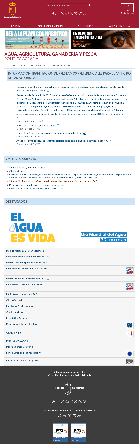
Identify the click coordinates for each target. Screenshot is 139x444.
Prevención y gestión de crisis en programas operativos (36, 185)
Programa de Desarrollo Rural (22, 324)
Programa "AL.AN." (16, 340)
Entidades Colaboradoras (19, 306)
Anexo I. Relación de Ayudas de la (36, 125)
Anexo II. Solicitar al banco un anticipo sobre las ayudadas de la (51, 133)
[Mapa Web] (65, 415)
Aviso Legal (66, 410)
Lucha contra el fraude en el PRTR (24, 284)
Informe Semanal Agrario (19, 346)
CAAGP (22, 65)
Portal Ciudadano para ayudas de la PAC (27, 262)
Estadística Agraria (16, 318)
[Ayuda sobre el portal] (69, 415)
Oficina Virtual (16, 171)
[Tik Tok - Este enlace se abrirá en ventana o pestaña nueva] (85, 13)
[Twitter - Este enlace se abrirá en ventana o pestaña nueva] (72, 13)
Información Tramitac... (61, 65)
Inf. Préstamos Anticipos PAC (21, 294)
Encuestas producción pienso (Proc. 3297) (29, 256)
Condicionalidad (15, 312)
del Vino (13, 332)
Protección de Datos (84, 410)
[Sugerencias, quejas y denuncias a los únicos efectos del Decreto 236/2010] (74, 415)
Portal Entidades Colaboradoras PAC (26, 278)
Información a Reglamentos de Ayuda (27, 167)
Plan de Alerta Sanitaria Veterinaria (25, 250)
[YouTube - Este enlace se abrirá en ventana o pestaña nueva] (67, 13)
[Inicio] (12, 10)
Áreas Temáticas (120, 26)
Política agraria (37, 65)
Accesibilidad (51, 410)
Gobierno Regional (51, 26)
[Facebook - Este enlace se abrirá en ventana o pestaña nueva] (80, 13)
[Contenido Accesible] (56, 13)
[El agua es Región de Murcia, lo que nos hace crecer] (69, 226)
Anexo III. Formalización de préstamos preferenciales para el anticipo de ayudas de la (62, 140)
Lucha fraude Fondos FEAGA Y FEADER (26, 268)
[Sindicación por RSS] (79, 415)
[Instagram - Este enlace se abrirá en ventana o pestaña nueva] (76, 13)
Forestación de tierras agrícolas (23, 360)
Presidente (16, 26)
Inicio (12, 65)
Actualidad (85, 26)
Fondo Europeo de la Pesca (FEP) (23, 352)
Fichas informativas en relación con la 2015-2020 (36, 188)
